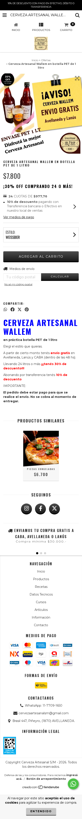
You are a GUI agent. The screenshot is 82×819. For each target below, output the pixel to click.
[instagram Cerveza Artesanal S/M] (26, 508)
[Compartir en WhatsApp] (5, 309)
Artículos (41, 610)
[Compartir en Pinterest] (27, 309)
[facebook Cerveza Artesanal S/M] (40, 508)
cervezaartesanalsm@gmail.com (44, 713)
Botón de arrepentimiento (46, 778)
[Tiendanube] (41, 788)
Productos (41, 579)
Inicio (35, 60)
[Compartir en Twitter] (19, 309)
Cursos (41, 602)
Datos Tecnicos (41, 594)
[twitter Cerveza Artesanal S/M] (54, 508)
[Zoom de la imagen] (77, 78)
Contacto (41, 625)
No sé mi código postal (18, 284)
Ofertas (46, 60)
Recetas (41, 587)
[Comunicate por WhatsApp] (73, 783)
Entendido (41, 811)
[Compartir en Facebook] (12, 309)
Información (41, 617)
